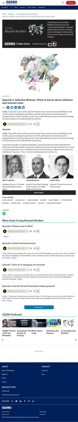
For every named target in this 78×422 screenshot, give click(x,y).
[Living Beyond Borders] (68, 323)
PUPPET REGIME (31, 7)
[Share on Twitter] (11, 107)
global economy (7, 200)
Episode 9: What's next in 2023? (17, 226)
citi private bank (66, 200)
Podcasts (22, 7)
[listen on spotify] (4, 213)
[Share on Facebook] (8, 107)
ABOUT (5, 366)
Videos (16, 7)
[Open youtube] (16, 401)
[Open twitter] (12, 401)
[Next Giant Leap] (39, 323)
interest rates (16, 203)
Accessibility (43, 411)
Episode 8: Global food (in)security (19, 243)
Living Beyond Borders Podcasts (27, 14)
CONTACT (45, 366)
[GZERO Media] (33, 3)
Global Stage (41, 7)
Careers (4, 382)
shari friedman (54, 200)
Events (4, 378)
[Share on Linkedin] (15, 107)
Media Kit (4, 374)
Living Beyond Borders (28, 145)
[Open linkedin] (20, 401)
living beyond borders (54, 203)
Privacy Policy (5, 411)
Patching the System (52, 332)
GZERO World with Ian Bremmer (8, 333)
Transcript (6, 129)
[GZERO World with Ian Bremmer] (9, 323)
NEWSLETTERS (9, 387)
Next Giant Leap (37, 332)
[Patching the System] (53, 323)
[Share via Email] (23, 107)
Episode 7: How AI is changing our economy (23, 264)
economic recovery (29, 203)
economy (43, 200)
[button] (71, 3)
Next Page (38, 193)
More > (6, 236)
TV (11, 7)
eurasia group (20, 200)
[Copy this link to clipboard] (19, 107)
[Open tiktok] (33, 401)
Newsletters (5, 7)
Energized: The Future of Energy (24, 333)
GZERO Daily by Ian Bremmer (10, 395)
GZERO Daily (5, 391)
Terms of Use (5, 414)
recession (5, 203)
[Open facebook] (24, 401)
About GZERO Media (8, 370)
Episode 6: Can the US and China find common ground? (28, 286)
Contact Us (44, 370)
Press (43, 374)
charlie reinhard (32, 200)
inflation (41, 203)
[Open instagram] (29, 401)
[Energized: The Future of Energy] (24, 323)
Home (4, 14)
